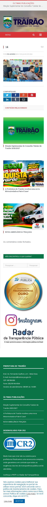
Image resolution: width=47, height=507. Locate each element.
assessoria (31, 459)
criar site (19, 456)
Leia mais (31, 493)
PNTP (14, 475)
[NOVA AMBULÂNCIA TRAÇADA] (23, 216)
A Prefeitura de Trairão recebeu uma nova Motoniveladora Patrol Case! (24, 6)
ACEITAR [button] (19, 501)
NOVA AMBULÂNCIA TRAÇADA (18, 232)
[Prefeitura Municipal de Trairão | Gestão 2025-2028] (23, 22)
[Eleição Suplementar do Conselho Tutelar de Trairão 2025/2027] (23, 130)
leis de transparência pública (27, 465)
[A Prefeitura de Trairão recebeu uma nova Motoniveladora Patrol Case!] (23, 173)
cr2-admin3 (11, 54)
